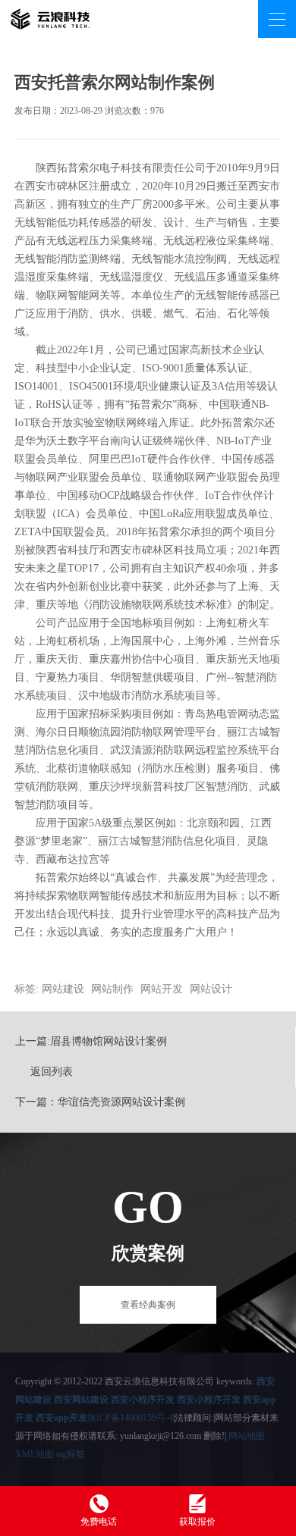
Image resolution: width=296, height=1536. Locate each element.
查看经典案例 (148, 1304)
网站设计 (211, 989)
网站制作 (112, 989)
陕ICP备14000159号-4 (130, 1417)
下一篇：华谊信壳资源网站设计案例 (100, 1102)
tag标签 (70, 1454)
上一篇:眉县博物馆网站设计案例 (91, 1041)
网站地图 (246, 1436)
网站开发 (161, 989)
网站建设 (63, 989)
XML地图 (34, 1454)
